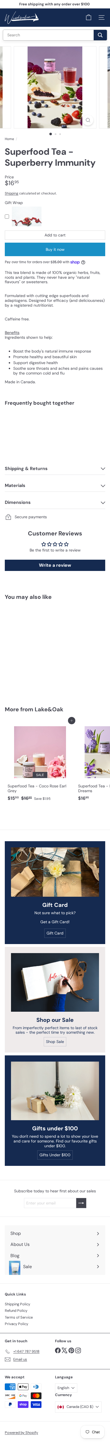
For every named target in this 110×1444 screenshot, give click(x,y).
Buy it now (55, 249)
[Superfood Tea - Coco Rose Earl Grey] (40, 762)
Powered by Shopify (21, 1432)
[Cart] (88, 17)
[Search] (100, 35)
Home (9, 139)
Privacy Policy (16, 1323)
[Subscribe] (81, 1203)
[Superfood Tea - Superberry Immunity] (55, 428)
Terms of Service (19, 1317)
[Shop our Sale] (55, 982)
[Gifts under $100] (55, 1091)
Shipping (11, 193)
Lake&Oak (49, 709)
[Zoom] (88, 120)
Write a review (55, 565)
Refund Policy (16, 1310)
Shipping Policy (17, 1304)
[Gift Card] (55, 872)
